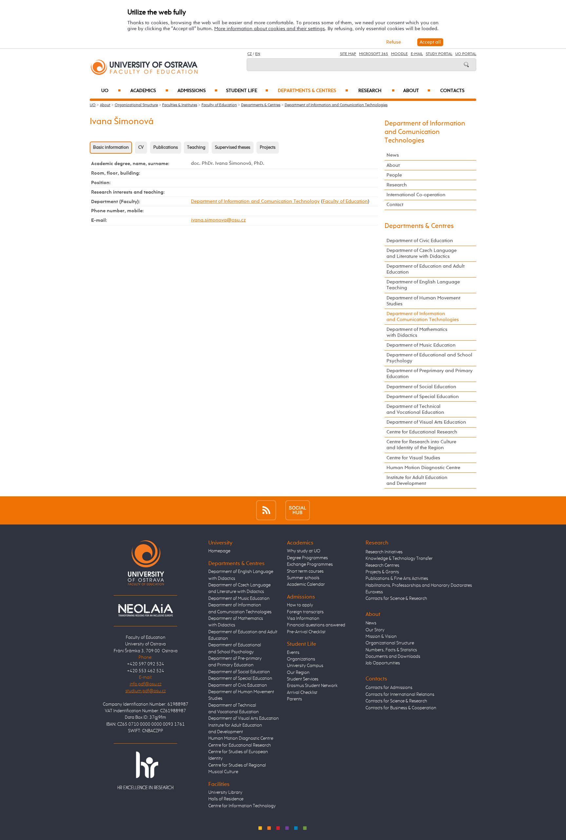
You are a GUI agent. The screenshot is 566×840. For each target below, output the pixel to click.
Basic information (111, 147)
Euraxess (374, 592)
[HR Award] (145, 770)
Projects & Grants (382, 572)
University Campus (305, 665)
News (393, 155)
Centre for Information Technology (242, 806)
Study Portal (439, 54)
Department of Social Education (421, 386)
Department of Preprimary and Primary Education (430, 373)
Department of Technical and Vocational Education (415, 409)
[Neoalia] (145, 610)
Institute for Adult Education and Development (417, 480)
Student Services (302, 679)
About (416, 90)
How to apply (300, 605)
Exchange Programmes (310, 564)
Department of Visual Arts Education (426, 422)
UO (111, 90)
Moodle (399, 54)
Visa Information (303, 618)
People (394, 175)
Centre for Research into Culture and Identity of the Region (421, 444)
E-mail (417, 54)
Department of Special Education (423, 396)
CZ (249, 54)
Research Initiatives (384, 552)
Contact (395, 204)
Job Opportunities (383, 663)
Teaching (196, 147)
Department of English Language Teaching (423, 284)
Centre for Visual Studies (413, 457)
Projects (267, 147)
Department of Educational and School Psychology (429, 358)
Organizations (301, 659)
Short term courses (305, 571)
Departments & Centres (313, 90)
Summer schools (303, 578)
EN (257, 54)
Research (376, 90)
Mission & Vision (381, 636)
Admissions (197, 90)
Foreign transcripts (305, 612)
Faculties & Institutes (179, 105)
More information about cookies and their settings (269, 28)
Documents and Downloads (393, 656)
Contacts (452, 90)
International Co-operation (416, 194)
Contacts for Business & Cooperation (401, 708)
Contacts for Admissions (389, 687)
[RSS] (266, 510)
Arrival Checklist (302, 692)
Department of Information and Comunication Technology (255, 201)
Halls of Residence (225, 799)
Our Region (298, 672)
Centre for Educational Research (422, 432)
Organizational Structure (136, 105)
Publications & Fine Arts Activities (397, 578)
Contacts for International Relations (400, 694)
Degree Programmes (307, 558)
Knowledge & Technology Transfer (399, 558)
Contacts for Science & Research (396, 598)
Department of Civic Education (420, 240)
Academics (149, 90)
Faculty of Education (219, 105)
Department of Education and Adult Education (425, 269)
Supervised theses (232, 147)
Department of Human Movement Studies (423, 301)
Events (293, 652)
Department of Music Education (421, 345)
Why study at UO (303, 551)
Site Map (348, 54)
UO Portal (465, 54)
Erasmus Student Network (312, 685)
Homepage (219, 551)
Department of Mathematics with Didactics (417, 332)
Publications (165, 147)
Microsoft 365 (373, 54)
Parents (294, 699)
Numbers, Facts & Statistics (391, 650)
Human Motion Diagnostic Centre (423, 467)
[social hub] (297, 510)
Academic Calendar (306, 584)
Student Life (247, 90)
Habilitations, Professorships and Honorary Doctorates (419, 585)
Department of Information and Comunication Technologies (336, 105)
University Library (225, 792)
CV (141, 147)
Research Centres (382, 565)
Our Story (375, 630)
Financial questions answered (316, 625)
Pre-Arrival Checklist (306, 632)
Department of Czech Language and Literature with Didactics (422, 253)
